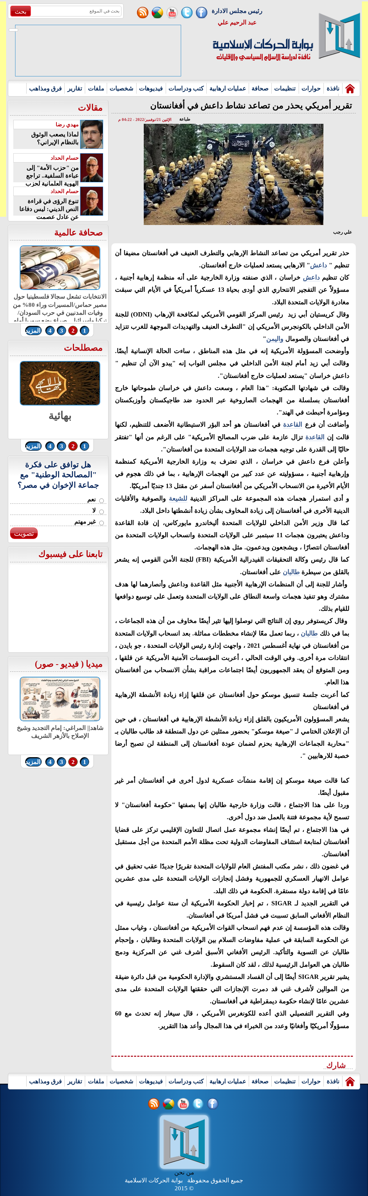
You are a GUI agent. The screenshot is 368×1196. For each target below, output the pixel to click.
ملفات (96, 88)
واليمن (275, 338)
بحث (21, 11)
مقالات (90, 107)
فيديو (70, 664)
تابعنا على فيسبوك (70, 554)
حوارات (311, 88)
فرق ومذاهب (45, 88)
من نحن (184, 1172)
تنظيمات (285, 88)
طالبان (291, 572)
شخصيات (121, 88)
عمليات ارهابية (228, 88)
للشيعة (178, 498)
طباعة (184, 119)
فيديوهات (151, 88)
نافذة (333, 88)
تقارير (75, 88)
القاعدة (292, 424)
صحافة (260, 88)
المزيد (33, 330)
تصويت (24, 533)
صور (46, 664)
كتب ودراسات (186, 88)
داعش (318, 265)
